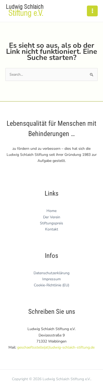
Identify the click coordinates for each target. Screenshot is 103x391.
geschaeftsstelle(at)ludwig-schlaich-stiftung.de (56, 347)
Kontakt (51, 229)
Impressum (51, 279)
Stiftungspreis (51, 223)
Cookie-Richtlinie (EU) (51, 285)
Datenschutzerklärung (51, 273)
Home (51, 210)
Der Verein (51, 217)
